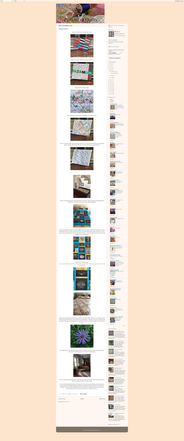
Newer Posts (62, 399)
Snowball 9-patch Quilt (119, 396)
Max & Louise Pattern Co (115, 245)
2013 (111, 88)
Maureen (118, 32)
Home (82, 399)
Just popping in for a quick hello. (119, 200)
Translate (118, 54)
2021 (111, 64)
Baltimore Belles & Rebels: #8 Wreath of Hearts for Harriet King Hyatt (120, 107)
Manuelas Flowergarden (115, 161)
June (112, 77)
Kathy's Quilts (113, 152)
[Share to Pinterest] (86, 394)
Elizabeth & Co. (113, 307)
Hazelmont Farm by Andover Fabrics (119, 247)
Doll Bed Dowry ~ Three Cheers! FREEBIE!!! (119, 319)
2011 (111, 92)
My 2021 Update (117, 377)
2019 (111, 68)
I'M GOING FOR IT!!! (120, 271)
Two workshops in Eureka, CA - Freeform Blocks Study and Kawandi (120, 263)
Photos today (118, 114)
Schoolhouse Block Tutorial (118, 350)
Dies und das (118, 228)
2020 (111, 66)
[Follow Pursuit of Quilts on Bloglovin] (115, 58)
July (112, 75)
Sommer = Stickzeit (119, 162)
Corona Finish (117, 404)
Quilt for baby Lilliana (118, 341)
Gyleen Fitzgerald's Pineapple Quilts (118, 368)
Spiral (111, 99)
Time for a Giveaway (118, 359)
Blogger (99, 430)
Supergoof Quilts (113, 217)
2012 (111, 90)
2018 (111, 69)
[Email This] (80, 394)
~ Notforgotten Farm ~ (115, 180)
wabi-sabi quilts (113, 298)
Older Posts (102, 399)
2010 (111, 94)
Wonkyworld (113, 208)
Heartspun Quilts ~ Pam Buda (116, 317)
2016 (111, 82)
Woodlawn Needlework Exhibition (119, 414)
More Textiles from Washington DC (119, 172)
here (96, 388)
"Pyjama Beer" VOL (119, 218)
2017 (111, 80)
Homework (118, 237)
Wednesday (112, 100)
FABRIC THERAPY (114, 270)
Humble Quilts (113, 170)
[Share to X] (83, 394)
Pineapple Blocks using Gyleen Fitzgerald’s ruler (119, 332)
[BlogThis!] (82, 394)
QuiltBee (112, 142)
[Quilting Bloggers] (114, 424)
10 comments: (75, 393)
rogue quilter (113, 198)
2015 (111, 84)
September (113, 71)
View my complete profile (120, 35)
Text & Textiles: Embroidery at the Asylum (119, 135)
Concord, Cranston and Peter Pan (119, 387)
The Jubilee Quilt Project (115, 289)
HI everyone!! (118, 290)
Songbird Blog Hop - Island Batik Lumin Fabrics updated (119, 192)
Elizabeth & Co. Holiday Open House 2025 (119, 310)
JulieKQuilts (113, 236)
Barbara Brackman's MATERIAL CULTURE (115, 132)
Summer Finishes (63, 29)
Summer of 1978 (119, 209)
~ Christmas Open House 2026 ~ (119, 182)
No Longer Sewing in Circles (119, 144)
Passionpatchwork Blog (115, 255)
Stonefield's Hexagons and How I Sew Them (120, 124)
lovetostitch (112, 113)
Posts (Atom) (66, 401)
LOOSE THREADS (114, 122)
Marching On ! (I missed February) (119, 281)
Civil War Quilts (113, 104)
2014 (111, 86)
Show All (124, 325)
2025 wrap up (118, 299)
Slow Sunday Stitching (120, 153)
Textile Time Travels (114, 189)
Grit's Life (112, 227)
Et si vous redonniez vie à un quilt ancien (116, 256)
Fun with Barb (113, 279)
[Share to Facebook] (84, 394)
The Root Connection (114, 260)
